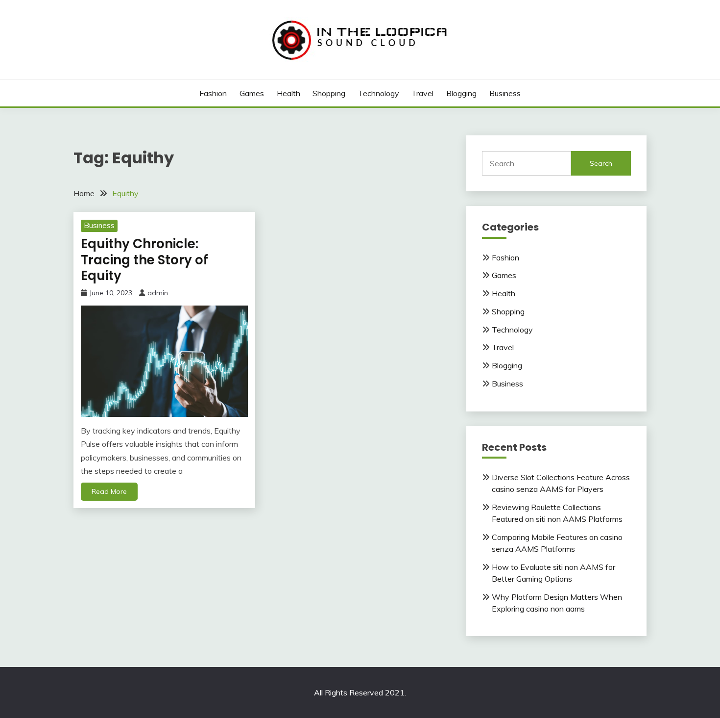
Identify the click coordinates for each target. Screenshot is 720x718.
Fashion (213, 93)
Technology (378, 93)
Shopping (328, 93)
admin (157, 292)
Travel (422, 93)
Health (288, 93)
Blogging (461, 93)
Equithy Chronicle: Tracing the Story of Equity (144, 259)
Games (252, 93)
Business (505, 93)
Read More (109, 491)
